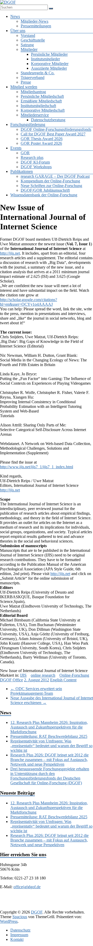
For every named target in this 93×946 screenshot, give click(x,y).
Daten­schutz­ (20, 930)
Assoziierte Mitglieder (49, 68)
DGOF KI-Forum (35, 162)
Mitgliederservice (35, 115)
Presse (26, 82)
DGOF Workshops (36, 167)
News (15, 16)
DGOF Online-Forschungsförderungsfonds (56, 129)
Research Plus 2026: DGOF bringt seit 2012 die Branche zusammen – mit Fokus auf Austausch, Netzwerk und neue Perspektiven (49, 759)
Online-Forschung (74, 675)
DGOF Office (11, 680)
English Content (63, 680)
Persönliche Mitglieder (49, 54)
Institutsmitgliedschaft (38, 105)
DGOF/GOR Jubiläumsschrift (45, 190)
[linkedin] (45, 899)
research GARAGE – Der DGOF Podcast (55, 176)
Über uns (17, 30)
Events (15, 148)
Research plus (32, 157)
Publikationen (21, 171)
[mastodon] (52, 907)
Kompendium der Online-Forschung (50, 181)
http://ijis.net (10, 253)
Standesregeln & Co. (38, 73)
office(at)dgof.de (27, 887)
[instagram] (70, 899)
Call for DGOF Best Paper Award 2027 (53, 134)
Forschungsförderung (27, 124)
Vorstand (28, 35)
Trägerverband (32, 77)
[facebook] (21, 899)
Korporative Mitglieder (49, 63)
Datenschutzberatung (48, 120)
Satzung (27, 45)
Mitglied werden (23, 87)
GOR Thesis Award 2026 (42, 138)
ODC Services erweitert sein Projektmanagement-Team (36, 691)
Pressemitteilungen (36, 26)
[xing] (58, 899)
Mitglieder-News (34, 21)
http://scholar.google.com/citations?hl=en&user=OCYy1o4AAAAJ (28, 301)
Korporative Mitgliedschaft (43, 110)
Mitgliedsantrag (33, 92)
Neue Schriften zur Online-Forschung (51, 185)
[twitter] (33, 899)
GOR (25, 153)
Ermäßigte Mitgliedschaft (41, 101)
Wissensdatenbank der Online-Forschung (43, 195)
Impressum (19, 935)
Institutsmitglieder (45, 59)
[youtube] (83, 899)
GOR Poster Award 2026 (41, 143)
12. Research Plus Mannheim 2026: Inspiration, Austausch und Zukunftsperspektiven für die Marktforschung (49, 727)
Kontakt (17, 939)
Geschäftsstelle (33, 40)
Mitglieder (29, 49)
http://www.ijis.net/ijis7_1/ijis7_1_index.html (36, 467)
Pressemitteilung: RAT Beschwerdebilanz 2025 (48, 736)
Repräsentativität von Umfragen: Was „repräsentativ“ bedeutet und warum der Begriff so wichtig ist (51, 746)
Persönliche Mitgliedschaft (42, 96)
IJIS (23, 675)
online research (43, 675)
